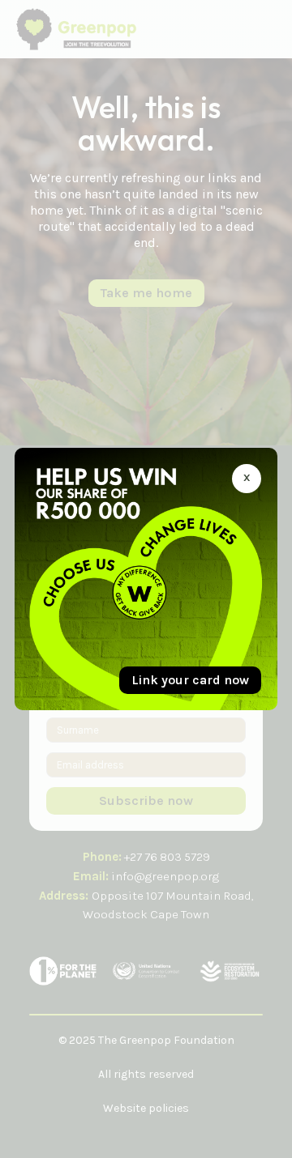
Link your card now (190, 680)
